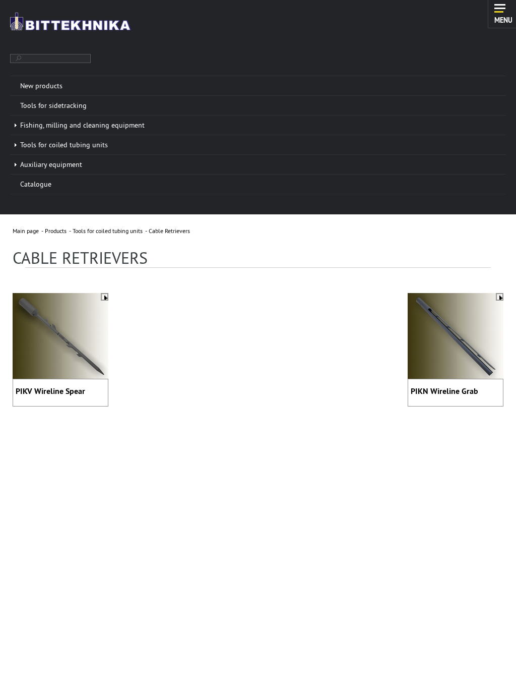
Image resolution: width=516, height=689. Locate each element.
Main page (26, 231)
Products (56, 231)
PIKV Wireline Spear (50, 391)
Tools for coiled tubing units (108, 231)
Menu (503, 20)
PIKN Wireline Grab (444, 391)
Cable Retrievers (169, 231)
